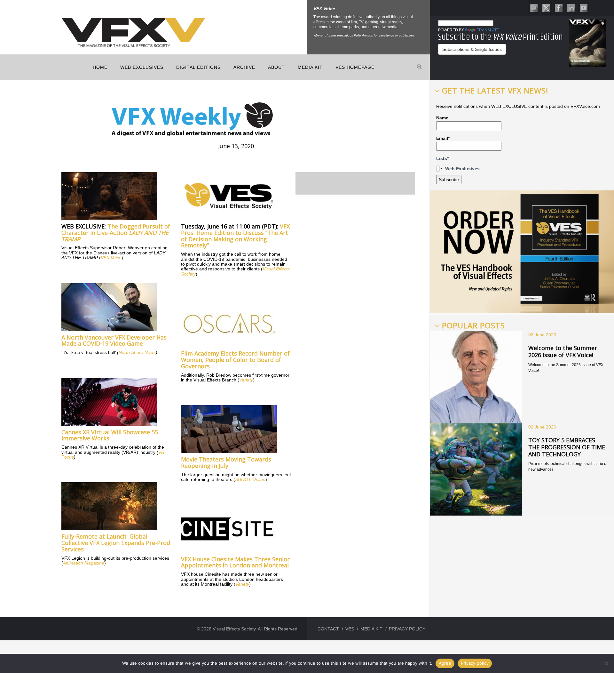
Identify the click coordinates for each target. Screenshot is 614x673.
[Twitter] (546, 7)
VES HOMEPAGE (354, 67)
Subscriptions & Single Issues (472, 49)
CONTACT (328, 628)
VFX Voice (111, 257)
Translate (488, 30)
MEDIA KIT (310, 67)
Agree (445, 663)
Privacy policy (475, 663)
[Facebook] (558, 7)
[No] (606, 663)
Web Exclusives (141, 67)
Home (100, 67)
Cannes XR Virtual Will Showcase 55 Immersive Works (109, 435)
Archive (244, 67)
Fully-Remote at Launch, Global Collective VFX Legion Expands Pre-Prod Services (115, 543)
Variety (246, 379)
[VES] (533, 7)
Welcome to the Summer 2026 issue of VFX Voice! (562, 351)
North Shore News (137, 352)
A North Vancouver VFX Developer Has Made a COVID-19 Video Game (114, 340)
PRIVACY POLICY (407, 628)
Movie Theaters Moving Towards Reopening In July (226, 462)
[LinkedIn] (571, 7)
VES (349, 628)
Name (442, 117)
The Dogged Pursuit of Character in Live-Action (115, 232)
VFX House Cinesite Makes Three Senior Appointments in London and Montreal (235, 562)
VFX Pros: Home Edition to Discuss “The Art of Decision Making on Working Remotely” (235, 235)
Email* (443, 138)
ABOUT (276, 67)
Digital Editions (198, 67)
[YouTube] (583, 7)
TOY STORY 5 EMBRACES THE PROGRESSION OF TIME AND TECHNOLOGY (566, 447)
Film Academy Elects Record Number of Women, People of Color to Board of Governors (235, 359)
